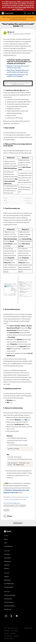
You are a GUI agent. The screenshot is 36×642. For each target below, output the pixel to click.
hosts (10, 429)
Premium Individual (9, 595)
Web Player (7, 580)
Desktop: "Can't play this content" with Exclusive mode (18, 67)
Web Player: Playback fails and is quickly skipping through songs (18, 71)
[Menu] (33, 13)
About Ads (6, 633)
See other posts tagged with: (11, 503)
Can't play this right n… (9, 505)
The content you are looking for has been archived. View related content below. (18, 18)
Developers (7, 558)
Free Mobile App (9, 584)
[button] (32, 33)
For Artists (7, 554)
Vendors (6, 568)
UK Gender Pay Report (9, 638)
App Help (6, 510)
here (14, 400)
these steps (22, 7)
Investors (6, 565)
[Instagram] (6, 616)
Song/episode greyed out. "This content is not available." (17, 75)
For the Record (8, 546)
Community (9, 13)
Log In (29, 13)
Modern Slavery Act (8, 636)
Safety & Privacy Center (13, 628)
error (17, 505)
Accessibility (12, 633)
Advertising (7, 561)
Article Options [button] (18, 523)
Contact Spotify (8, 587)
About (6, 539)
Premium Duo (8, 599)
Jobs (5, 543)
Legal (5, 628)
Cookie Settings (14, 630)
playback (23, 505)
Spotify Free (7, 609)
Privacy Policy (7, 630)
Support (6, 576)
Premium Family (8, 602)
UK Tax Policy (16, 636)
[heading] (12, 503)
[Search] (25, 13)
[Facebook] (17, 616)
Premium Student (9, 606)
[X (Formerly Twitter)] (11, 616)
